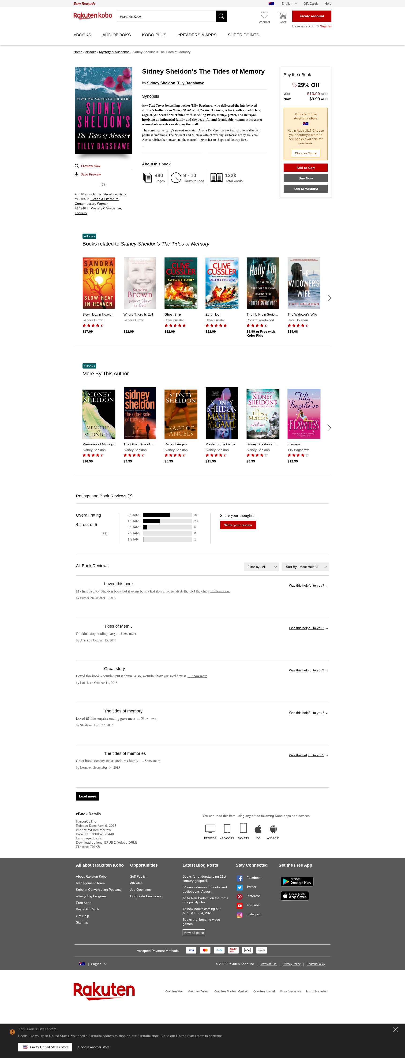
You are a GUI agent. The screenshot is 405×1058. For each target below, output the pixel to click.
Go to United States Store (49, 1047)
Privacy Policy (291, 964)
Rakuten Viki (174, 991)
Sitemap (82, 922)
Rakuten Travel (263, 991)
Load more (87, 796)
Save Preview (91, 174)
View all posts (194, 933)
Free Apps (83, 903)
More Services (290, 991)
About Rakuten (317, 991)
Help (328, 3)
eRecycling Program (91, 896)
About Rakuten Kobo (91, 876)
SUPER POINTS (244, 35)
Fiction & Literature (103, 194)
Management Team (90, 883)
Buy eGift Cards (87, 909)
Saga (122, 194)
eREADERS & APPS (198, 35)
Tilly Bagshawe (190, 83)
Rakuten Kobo (93, 16)
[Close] (395, 1029)
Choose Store (306, 153)
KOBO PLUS (155, 35)
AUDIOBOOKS (117, 35)
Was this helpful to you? (306, 585)
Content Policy (316, 964)
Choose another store (93, 1047)
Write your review (238, 525)
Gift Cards (311, 3)
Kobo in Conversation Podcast (98, 889)
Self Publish (138, 876)
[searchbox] (172, 16)
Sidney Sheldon (161, 83)
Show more (220, 591)
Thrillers (81, 213)
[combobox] (261, 567)
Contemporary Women (92, 203)
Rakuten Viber (198, 991)
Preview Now (90, 166)
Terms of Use (268, 964)
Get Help (82, 916)
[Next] (329, 298)
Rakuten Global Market (231, 991)
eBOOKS (83, 35)
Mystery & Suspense (105, 208)
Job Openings (140, 889)
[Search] (221, 16)
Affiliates (136, 883)
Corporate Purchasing (146, 896)
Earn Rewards (85, 3)
